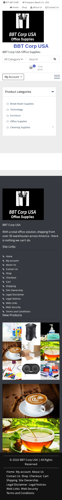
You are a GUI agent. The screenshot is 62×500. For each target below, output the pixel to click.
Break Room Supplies (22, 103)
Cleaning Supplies (20, 127)
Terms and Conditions (18, 311)
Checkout (11, 277)
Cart (8, 281)
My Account (12, 77)
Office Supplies (18, 121)
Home (15, 7)
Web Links (11, 303)
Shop (24, 7)
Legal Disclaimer (15, 294)
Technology (16, 109)
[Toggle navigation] (57, 76)
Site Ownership (14, 290)
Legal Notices (13, 298)
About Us (37, 7)
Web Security (13, 307)
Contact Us (53, 7)
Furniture (15, 115)
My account (12, 260)
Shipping (11, 286)
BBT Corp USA (31, 46)
